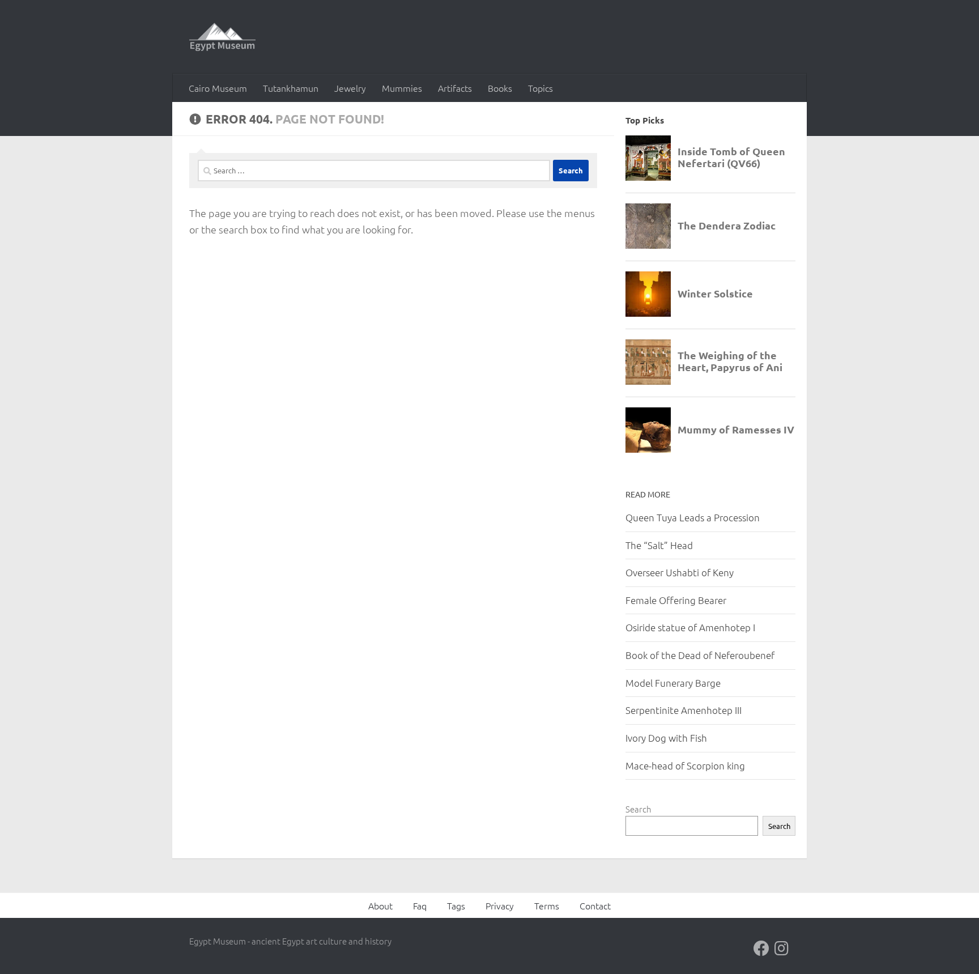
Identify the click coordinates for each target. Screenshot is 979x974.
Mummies (402, 88)
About (380, 905)
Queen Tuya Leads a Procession (692, 517)
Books (500, 88)
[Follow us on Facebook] (761, 948)
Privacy (500, 905)
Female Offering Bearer (675, 600)
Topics (540, 88)
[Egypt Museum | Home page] (222, 37)
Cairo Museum (218, 88)
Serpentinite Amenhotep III (683, 710)
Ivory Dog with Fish (666, 737)
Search (638, 809)
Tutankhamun (290, 88)
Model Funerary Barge (673, 683)
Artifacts (455, 88)
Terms (546, 905)
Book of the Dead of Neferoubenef (699, 655)
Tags (456, 905)
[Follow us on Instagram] (782, 948)
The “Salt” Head (659, 545)
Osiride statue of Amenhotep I (690, 627)
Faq (420, 905)
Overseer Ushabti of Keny (679, 572)
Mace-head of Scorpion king (685, 765)
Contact (595, 905)
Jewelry (350, 88)
